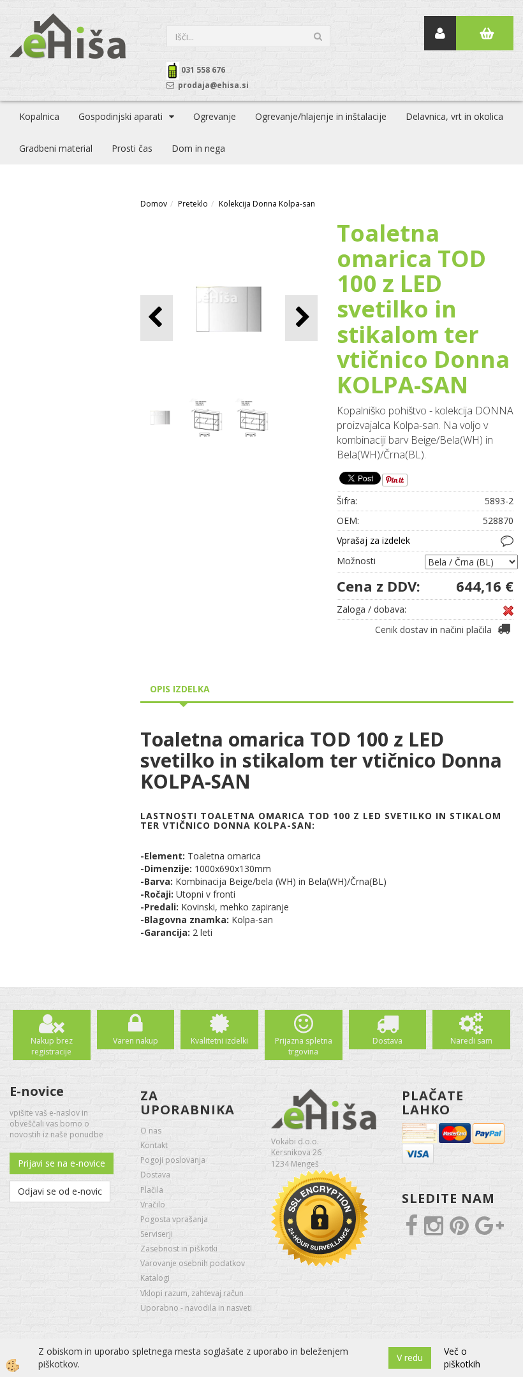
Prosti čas (132, 148)
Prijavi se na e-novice (61, 1163)
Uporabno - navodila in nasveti (196, 1307)
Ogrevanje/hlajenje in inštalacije (321, 116)
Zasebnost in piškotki (178, 1248)
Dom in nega (198, 148)
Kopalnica (39, 116)
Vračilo (152, 1204)
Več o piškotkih (462, 1357)
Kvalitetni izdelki (219, 1040)
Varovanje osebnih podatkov (192, 1263)
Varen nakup (135, 1040)
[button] (301, 317)
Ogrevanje (214, 116)
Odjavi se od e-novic (60, 1191)
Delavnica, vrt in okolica (454, 116)
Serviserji (156, 1233)
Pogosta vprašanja (174, 1219)
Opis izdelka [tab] (180, 689)
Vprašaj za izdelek (373, 540)
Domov (153, 203)
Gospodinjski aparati (120, 116)
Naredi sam (471, 1040)
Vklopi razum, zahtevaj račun (192, 1293)
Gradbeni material (55, 148)
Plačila (151, 1189)
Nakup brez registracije (52, 1046)
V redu (410, 1358)
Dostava (387, 1040)
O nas (150, 1130)
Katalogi (155, 1277)
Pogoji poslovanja (172, 1160)
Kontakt (154, 1145)
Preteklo (193, 203)
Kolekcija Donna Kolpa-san (267, 203)
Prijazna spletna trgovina (303, 1046)
